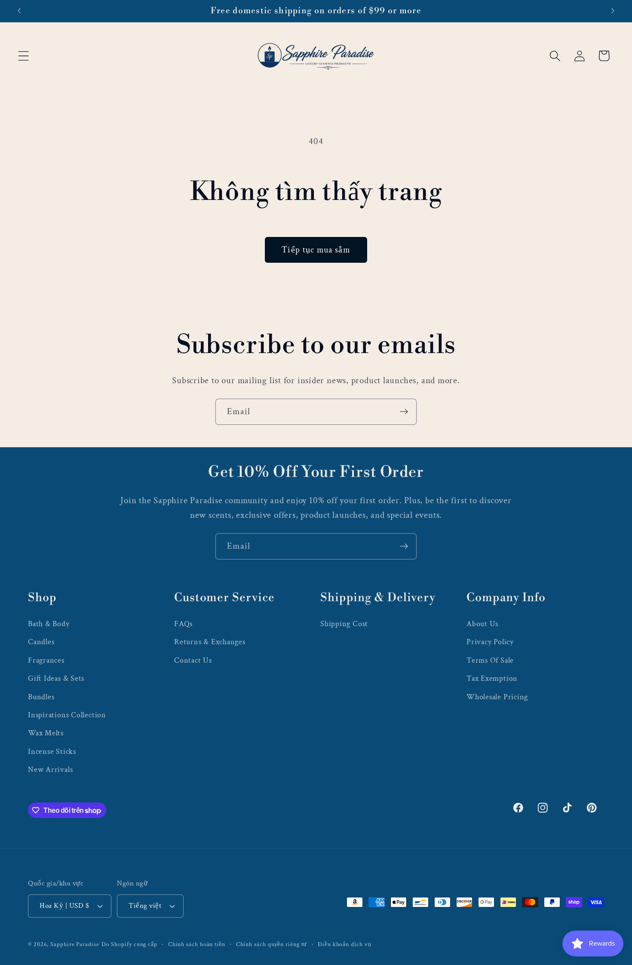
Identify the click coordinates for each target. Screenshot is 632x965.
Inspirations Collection (67, 715)
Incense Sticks (52, 751)
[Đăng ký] (404, 412)
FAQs (183, 624)
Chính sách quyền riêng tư (271, 944)
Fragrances (46, 660)
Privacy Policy (490, 642)
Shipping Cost (344, 624)
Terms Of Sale (490, 660)
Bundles (41, 697)
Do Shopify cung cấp (129, 944)
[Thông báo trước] (18, 11)
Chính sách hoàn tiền (196, 944)
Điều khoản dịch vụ (344, 944)
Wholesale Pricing (497, 697)
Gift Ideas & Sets (56, 678)
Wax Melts (46, 733)
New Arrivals (50, 769)
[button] (23, 55)
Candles (41, 642)
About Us (482, 624)
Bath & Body (49, 624)
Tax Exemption (492, 678)
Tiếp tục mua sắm (316, 249)
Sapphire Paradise (74, 944)
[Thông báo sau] (613, 11)
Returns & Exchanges (209, 642)
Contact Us (193, 660)
